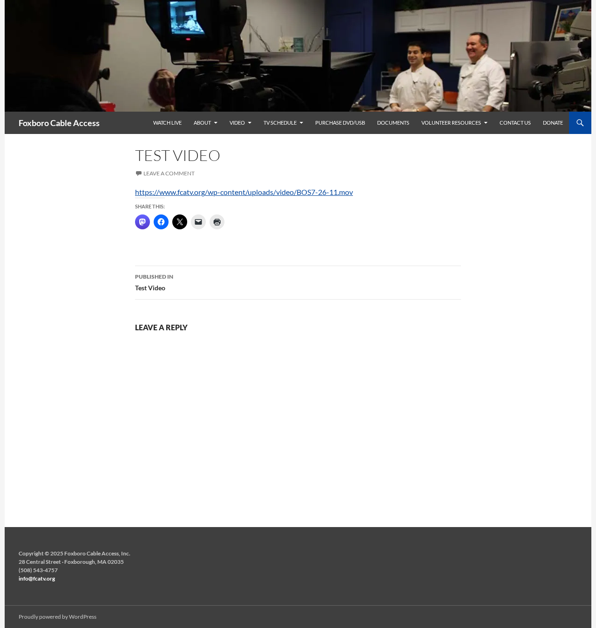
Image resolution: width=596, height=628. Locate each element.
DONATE (553, 123)
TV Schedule (280, 123)
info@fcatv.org (37, 578)
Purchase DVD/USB (340, 123)
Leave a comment (169, 173)
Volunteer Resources (451, 123)
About (202, 123)
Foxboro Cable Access (59, 123)
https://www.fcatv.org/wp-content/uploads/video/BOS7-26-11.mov (244, 191)
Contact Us (515, 123)
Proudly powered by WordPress (57, 616)
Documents (393, 123)
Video (237, 123)
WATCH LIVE (167, 123)
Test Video (154, 282)
